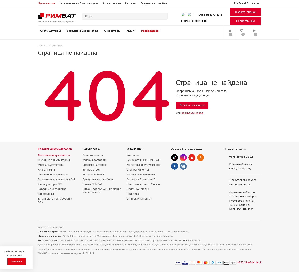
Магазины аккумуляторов (143, 164)
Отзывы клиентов (138, 169)
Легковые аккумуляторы (54, 155)
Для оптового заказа (243, 180)
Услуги (130, 30)
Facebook (174, 166)
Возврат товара (92, 155)
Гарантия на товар (94, 164)
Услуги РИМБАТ (92, 184)
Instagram (183, 157)
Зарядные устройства (82, 30)
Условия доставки (94, 160)
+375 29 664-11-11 (210, 15)
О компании (135, 149)
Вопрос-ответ (91, 169)
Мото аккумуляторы (51, 164)
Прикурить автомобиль (97, 179)
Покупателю (91, 149)
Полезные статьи (138, 189)
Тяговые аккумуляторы (53, 174)
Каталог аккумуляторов (55, 149)
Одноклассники (200, 157)
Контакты (133, 155)
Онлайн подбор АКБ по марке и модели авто (101, 190)
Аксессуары (112, 30)
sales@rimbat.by (240, 168)
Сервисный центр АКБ (141, 179)
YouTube (191, 157)
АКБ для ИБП (46, 169)
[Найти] (163, 16)
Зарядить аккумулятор (141, 174)
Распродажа (150, 30)
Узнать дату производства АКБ (55, 200)
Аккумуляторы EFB (50, 184)
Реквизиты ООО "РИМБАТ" (143, 160)
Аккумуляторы (50, 30)
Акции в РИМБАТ (93, 174)
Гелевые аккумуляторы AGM (56, 179)
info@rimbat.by (239, 184)
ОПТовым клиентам (139, 198)
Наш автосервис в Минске (144, 184)
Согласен (16, 261)
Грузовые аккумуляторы (54, 160)
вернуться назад (192, 112)
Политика (133, 193)
